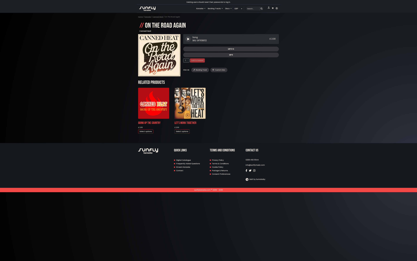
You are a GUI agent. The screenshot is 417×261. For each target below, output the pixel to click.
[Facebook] (246, 171)
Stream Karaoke (183, 167)
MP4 (231, 55)
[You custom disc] (277, 8)
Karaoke (148, 17)
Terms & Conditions (220, 163)
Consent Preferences (221, 174)
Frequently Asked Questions (188, 163)
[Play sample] (188, 39)
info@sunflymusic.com (255, 165)
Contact (179, 170)
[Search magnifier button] (261, 9)
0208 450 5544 (252, 160)
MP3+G (231, 49)
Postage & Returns (220, 170)
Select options (146, 131)
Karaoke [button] (199, 8)
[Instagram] (254, 171)
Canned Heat (158, 17)
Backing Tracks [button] (214, 8)
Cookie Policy (217, 167)
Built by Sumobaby (257, 179)
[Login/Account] (269, 8)
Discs (227, 8)
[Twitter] (250, 171)
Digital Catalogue (183, 160)
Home (140, 17)
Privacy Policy (218, 160)
